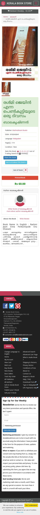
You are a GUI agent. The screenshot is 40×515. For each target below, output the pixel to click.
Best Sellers (8, 374)
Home (5, 17)
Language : (13, 139)
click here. (25, 467)
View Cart (7, 363)
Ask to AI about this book (15, 162)
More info (20, 512)
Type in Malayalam (29, 385)
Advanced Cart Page (30, 355)
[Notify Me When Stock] (25, 170)
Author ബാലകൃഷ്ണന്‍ (13, 191)
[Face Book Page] (6, 308)
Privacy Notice (28, 365)
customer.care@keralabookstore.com (18, 335)
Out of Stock (18, 170)
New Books (8, 371)
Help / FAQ (27, 379)
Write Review (24, 219)
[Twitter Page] (12, 308)
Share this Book (10, 158)
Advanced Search (29, 352)
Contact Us (27, 374)
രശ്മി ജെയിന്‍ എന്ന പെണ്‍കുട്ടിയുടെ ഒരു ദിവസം (19, 109)
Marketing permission (13, 426)
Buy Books (8, 368)
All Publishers (9, 379)
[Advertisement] (20, 266)
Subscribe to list (9, 430)
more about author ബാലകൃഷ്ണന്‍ (20, 211)
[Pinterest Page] (18, 308)
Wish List (7, 365)
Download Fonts (29, 382)
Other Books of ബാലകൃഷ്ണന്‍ (20, 209)
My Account (8, 360)
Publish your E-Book (11, 390)
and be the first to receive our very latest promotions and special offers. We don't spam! (19, 406)
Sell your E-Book (10, 393)
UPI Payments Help (30, 388)
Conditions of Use (29, 368)
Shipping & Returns (30, 363)
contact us (20, 460)
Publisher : (16, 130)
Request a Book (29, 377)
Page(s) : (9, 143)
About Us (26, 371)
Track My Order (10, 377)
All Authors (8, 382)
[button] (20, 11)
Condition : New (11, 147)
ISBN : (12, 135)
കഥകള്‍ (13, 17)
